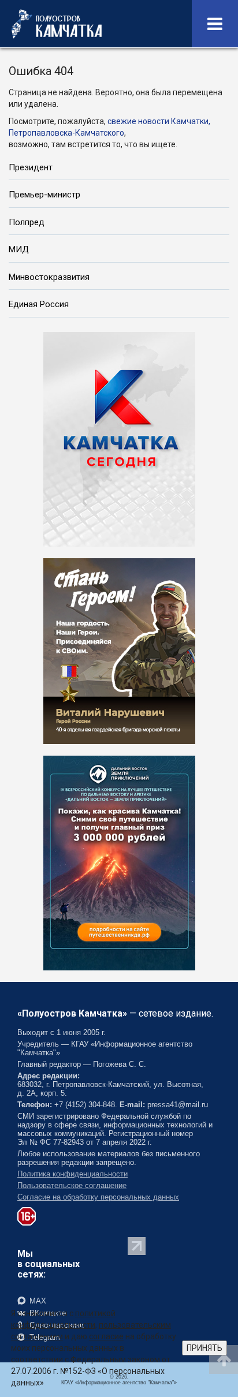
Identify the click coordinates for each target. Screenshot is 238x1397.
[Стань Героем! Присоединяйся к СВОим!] (119, 650)
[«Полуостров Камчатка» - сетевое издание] (56, 23)
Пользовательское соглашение (72, 1185)
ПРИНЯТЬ (204, 1348)
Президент (31, 167)
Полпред (26, 222)
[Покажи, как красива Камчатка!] (119, 861)
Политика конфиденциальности (72, 1174)
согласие (106, 1336)
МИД (19, 249)
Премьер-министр (44, 194)
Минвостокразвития (49, 277)
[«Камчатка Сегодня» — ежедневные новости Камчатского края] (119, 438)
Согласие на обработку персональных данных (98, 1197)
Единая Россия (39, 304)
